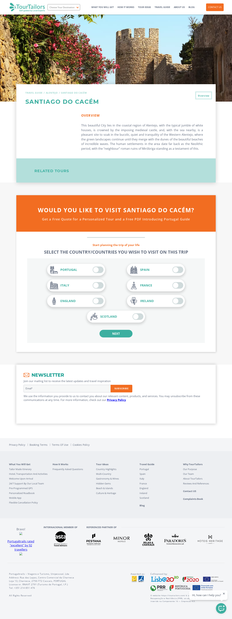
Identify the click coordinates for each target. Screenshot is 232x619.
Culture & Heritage (106, 493)
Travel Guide (162, 7)
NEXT (116, 334)
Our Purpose (190, 469)
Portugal (144, 469)
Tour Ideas (144, 7)
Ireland (143, 493)
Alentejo (52, 92)
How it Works (125, 7)
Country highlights (106, 469)
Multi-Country (103, 473)
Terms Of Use (60, 444)
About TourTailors (192, 478)
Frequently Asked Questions (68, 469)
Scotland (144, 497)
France (143, 483)
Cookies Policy (81, 444)
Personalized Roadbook (22, 493)
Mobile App (15, 497)
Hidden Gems (103, 483)
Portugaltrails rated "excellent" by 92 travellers (20, 545)
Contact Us (215, 7)
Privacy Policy (116, 400)
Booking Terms (38, 444)
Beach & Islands (104, 488)
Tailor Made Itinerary (20, 469)
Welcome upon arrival (21, 478)
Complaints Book (193, 499)
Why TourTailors (192, 464)
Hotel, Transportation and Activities (28, 473)
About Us (179, 7)
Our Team (188, 473)
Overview (203, 95)
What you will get (102, 7)
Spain (143, 473)
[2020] (187, 579)
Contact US (189, 491)
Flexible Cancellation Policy (23, 502)
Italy (142, 478)
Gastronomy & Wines (107, 478)
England (144, 488)
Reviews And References (196, 483)
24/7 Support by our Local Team (26, 483)
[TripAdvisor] (20, 554)
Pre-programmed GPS (21, 488)
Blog (191, 7)
